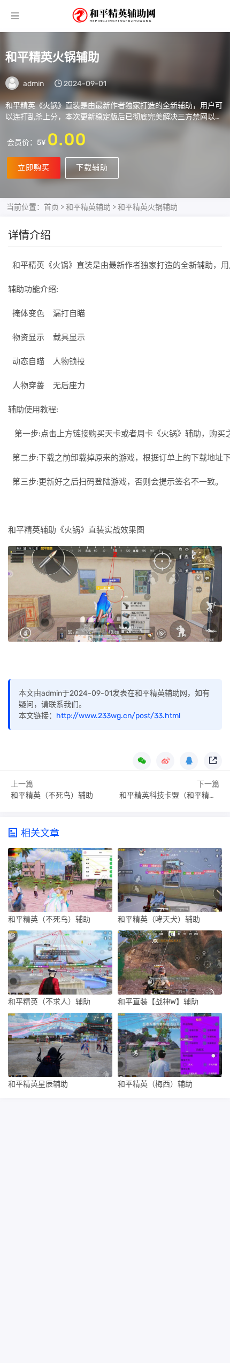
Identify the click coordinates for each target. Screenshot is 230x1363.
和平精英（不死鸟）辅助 (52, 795)
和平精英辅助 (88, 207)
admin (33, 83)
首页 (51, 207)
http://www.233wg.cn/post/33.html (118, 715)
